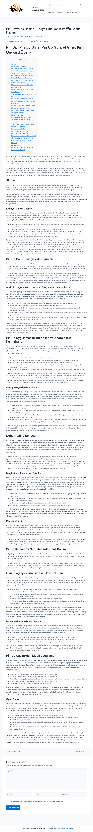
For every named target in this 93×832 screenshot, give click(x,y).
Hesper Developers (38, 8)
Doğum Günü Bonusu (18, 82)
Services (60, 12)
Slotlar (13, 64)
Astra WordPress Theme (64, 828)
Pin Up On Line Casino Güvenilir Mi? (23, 136)
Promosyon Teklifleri (18, 129)
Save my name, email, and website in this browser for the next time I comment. (36, 802)
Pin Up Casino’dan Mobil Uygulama (23, 101)
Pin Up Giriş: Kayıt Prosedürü (21, 133)
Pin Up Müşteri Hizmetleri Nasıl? (22, 80)
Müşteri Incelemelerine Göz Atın (22, 85)
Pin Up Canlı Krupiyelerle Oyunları (22, 69)
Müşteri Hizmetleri (17, 115)
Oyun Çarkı (15, 103)
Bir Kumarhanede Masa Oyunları (22, 99)
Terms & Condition (72, 12)
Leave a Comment (12, 36)
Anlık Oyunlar (15, 145)
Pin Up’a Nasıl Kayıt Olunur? (20, 131)
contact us (61, 5)
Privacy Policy (79, 5)
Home (69, 5)
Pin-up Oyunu (16, 87)
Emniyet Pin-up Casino (19, 66)
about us (51, 5)
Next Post (79, 751)
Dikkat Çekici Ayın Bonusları (21, 117)
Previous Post (15, 751)
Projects (51, 12)
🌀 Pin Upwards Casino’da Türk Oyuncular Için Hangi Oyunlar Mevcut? (22, 140)
